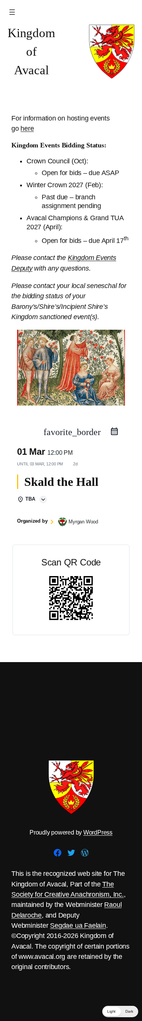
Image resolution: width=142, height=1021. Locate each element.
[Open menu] (12, 12)
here (27, 128)
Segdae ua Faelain (78, 925)
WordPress (97, 832)
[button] (120, 1011)
